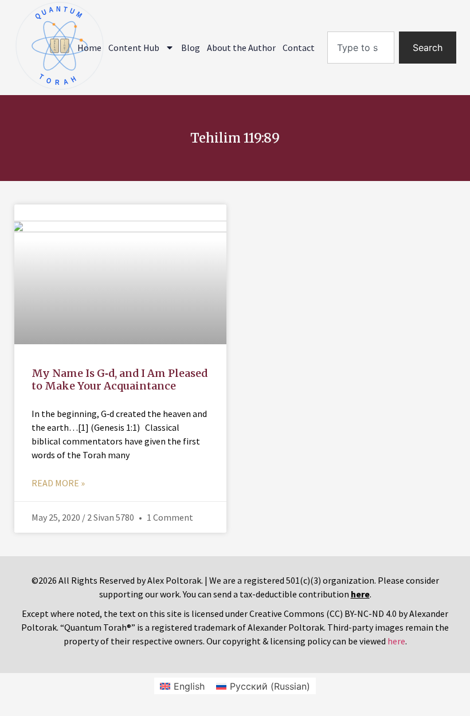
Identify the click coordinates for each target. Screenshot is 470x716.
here (396, 641)
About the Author (241, 47)
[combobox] (360, 48)
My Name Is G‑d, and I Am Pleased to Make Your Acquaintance (119, 379)
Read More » (58, 483)
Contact (299, 47)
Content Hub (133, 47)
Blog (190, 47)
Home (89, 47)
